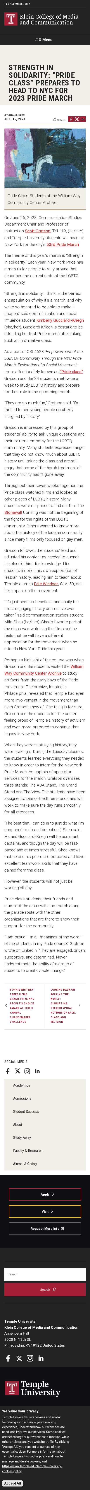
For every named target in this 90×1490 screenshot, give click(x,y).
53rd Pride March (63, 244)
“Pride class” (71, 371)
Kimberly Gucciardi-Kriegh (60, 320)
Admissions (22, 1098)
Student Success (26, 1112)
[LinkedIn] (37, 1071)
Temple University (17, 3)
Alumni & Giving (25, 1164)
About (17, 1125)
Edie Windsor (46, 583)
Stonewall (13, 512)
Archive (55, 673)
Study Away (22, 1138)
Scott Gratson (37, 230)
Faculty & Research (27, 1151)
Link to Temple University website (32, 1389)
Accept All (12, 1483)
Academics (21, 1085)
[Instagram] (27, 1071)
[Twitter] (17, 1071)
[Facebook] (7, 1071)
